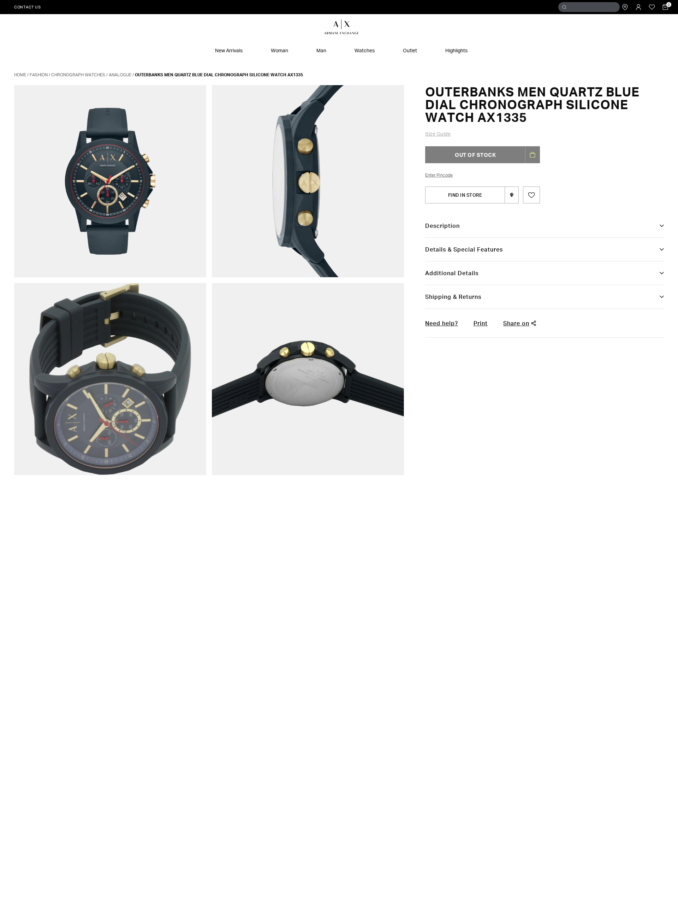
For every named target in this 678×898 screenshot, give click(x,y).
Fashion (39, 74)
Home (20, 74)
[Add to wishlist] (531, 195)
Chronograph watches (78, 74)
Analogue (120, 74)
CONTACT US (27, 7)
